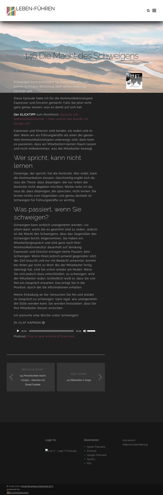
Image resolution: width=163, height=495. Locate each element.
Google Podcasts (97, 455)
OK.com (19, 492)
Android (91, 451)
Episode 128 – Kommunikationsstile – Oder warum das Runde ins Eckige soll (51, 119)
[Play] (18, 331)
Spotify (91, 459)
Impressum (129, 440)
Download (67, 336)
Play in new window (42, 336)
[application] (56, 331)
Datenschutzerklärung (135, 444)
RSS (89, 463)
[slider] (91, 331)
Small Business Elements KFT (37, 486)
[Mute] (84, 331)
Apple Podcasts (96, 447)
